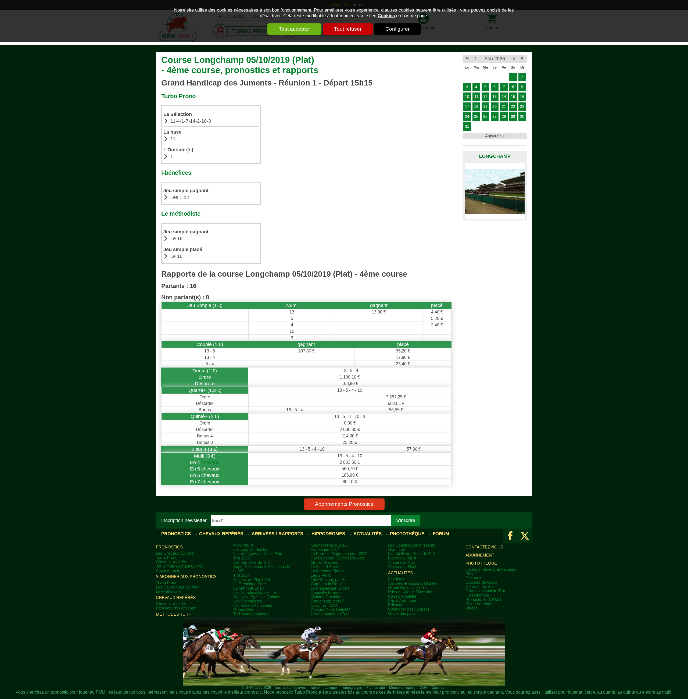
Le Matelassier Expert (330, 588)
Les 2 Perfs (321, 575)
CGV (423, 688)
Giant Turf (396, 549)
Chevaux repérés (221, 533)
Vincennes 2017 (325, 549)
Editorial (395, 605)
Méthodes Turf (173, 614)
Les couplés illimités (250, 549)
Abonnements (168, 570)
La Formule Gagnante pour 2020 (339, 554)
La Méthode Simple (328, 571)
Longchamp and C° (328, 601)
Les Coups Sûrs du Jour (177, 587)
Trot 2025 (241, 558)
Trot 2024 (241, 575)
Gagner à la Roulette (329, 584)
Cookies (386, 15)
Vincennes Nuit (401, 562)
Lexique (331, 688)
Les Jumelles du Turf (251, 562)
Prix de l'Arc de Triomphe (410, 592)
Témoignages (351, 688)
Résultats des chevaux (176, 608)
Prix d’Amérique (479, 604)
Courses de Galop (481, 582)
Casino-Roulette (402, 596)
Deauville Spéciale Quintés (256, 597)
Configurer (397, 29)
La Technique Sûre (249, 584)
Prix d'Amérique (402, 600)
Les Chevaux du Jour (175, 553)
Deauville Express (327, 592)
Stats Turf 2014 (324, 605)
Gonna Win (243, 610)
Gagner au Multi (402, 558)
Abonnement (479, 555)
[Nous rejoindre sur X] (524, 536)
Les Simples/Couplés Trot (255, 592)
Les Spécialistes (247, 601)
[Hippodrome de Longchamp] (495, 191)
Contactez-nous (484, 547)
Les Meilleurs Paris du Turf (411, 554)
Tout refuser (347, 29)
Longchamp (495, 156)
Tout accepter (294, 29)
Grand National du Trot (408, 588)
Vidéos (471, 608)
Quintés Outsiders (327, 597)
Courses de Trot (479, 586)
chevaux (210, 462)
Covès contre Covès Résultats (338, 558)
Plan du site (375, 688)
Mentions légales (402, 688)
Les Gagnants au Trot (330, 614)
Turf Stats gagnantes (251, 614)
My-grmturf (243, 545)
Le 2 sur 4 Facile (325, 567)
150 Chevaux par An (328, 579)
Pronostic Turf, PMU (483, 599)
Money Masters (324, 562)
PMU (470, 574)
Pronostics (176, 533)
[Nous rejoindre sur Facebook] (510, 536)
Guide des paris (402, 613)
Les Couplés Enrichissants (411, 545)
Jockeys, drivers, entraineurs (491, 569)
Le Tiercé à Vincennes (252, 605)
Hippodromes (328, 533)
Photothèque (407, 533)
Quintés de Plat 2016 (251, 579)
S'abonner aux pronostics (186, 577)
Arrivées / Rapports (277, 533)
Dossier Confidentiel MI (331, 610)
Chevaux (473, 578)
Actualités (367, 533)
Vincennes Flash (402, 567)
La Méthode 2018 (248, 588)
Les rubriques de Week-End (257, 554)
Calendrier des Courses (409, 609)
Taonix (315, 688)
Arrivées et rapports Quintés (413, 583)
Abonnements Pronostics (344, 504)
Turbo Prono (166, 557)
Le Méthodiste (168, 591)
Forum (441, 533)
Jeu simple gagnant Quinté (179, 566)
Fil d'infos (396, 579)
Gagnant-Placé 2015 (329, 545)
